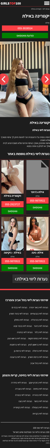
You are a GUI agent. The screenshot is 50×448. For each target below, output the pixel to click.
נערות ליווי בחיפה (40, 388)
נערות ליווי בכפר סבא (23, 326)
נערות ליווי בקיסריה (21, 407)
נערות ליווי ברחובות (18, 344)
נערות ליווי (46, 9)
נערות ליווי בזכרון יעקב (38, 382)
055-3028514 (25, 28)
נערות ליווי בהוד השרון (18, 313)
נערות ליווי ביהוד (41, 326)
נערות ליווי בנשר (41, 401)
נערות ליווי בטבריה (23, 388)
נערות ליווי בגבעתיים (39, 313)
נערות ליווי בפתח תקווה (38, 338)
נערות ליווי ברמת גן (22, 350)
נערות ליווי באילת (32, 279)
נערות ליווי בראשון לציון (38, 344)
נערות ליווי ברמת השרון (38, 357)
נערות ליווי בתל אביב (39, 363)
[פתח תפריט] (47, 3)
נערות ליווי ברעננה (18, 357)
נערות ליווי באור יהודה (38, 307)
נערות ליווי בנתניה (25, 332)
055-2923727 (12, 204)
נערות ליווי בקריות (40, 413)
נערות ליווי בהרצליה (39, 319)
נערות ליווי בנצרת (22, 394)
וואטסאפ (37, 207)
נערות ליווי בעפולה (40, 407)
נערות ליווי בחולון (21, 319)
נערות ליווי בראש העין (17, 338)
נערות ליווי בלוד (41, 332)
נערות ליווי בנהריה (40, 394)
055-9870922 (37, 200)
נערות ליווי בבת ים (19, 307)
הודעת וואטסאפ (25, 35)
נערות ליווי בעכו (25, 401)
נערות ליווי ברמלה (40, 350)
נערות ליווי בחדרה (19, 382)
